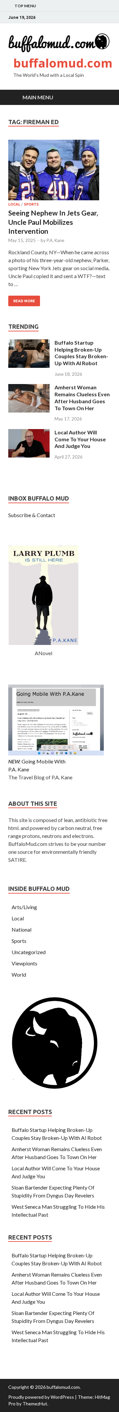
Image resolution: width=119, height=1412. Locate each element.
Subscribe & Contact (31, 515)
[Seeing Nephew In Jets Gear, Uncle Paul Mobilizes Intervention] (59, 171)
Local (14, 204)
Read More (24, 301)
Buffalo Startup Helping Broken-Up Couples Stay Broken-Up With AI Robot (81, 352)
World (19, 974)
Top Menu (25, 5)
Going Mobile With (43, 761)
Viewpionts (24, 963)
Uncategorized (29, 952)
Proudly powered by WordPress (41, 1397)
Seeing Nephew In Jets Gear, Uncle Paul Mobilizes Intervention (53, 222)
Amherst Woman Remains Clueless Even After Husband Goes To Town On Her (82, 397)
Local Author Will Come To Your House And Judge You (80, 439)
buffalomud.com (62, 63)
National (21, 929)
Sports (31, 204)
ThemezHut (34, 1403)
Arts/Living (24, 907)
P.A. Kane (55, 240)
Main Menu (37, 97)
